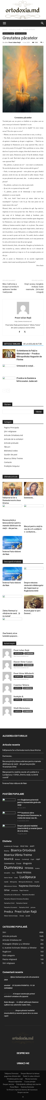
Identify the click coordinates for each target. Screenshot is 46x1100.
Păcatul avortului (31, 1079)
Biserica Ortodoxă (23, 850)
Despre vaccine (8, 1084)
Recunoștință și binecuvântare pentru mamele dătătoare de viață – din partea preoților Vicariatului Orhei (22, 764)
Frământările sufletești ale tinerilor (28, 1084)
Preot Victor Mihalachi (24, 673)
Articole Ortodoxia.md (13, 435)
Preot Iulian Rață (26, 911)
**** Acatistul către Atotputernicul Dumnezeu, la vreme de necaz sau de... (29, 815)
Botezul (17, 859)
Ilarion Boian (8, 877)
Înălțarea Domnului (11, 1073)
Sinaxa (22, 916)
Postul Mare (14, 1087)
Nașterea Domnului (29, 886)
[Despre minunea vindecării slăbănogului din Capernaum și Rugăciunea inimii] (34, 573)
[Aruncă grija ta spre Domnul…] (34, 601)
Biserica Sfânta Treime (18, 855)
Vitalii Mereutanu (22, 708)
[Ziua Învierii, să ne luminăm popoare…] (12, 624)
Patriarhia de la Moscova (12, 895)
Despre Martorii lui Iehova (30, 1073)
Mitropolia (13, 882)
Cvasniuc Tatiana (21, 685)
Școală (28, 916)
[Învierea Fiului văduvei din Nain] (12, 542)
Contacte (8, 462)
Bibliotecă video (11, 450)
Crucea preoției (29, 1081)
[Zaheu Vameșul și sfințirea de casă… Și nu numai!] (12, 601)
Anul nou (24, 846)
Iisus (13, 873)
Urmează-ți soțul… (25, 365)
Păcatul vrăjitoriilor (15, 1081)
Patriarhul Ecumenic (10, 907)
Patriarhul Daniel (21, 903)
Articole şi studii (15, 29)
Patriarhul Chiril (9, 903)
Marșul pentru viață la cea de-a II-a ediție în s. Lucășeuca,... (33, 529)
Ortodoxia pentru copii (15, 1079)
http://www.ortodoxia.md (23, 321)
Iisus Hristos (24, 872)
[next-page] (8, 390)
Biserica (6, 851)
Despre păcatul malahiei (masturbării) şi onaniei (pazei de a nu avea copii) (21, 1013)
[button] (4, 23)
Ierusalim (7, 873)
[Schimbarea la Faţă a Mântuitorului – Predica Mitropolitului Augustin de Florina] (9, 353)
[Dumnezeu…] (34, 488)
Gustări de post (10, 454)
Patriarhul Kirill (24, 907)
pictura (33, 907)
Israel (16, 877)
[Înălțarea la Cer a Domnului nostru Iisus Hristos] (12, 488)
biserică (8, 859)
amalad (7, 985)
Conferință (25, 859)
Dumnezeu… (29, 498)
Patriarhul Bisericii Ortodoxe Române (16, 899)
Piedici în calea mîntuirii (31, 1076)
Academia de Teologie (11, 846)
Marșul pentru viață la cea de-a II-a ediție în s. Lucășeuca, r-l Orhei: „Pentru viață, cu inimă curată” (21, 774)
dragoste (27, 863)
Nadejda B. (19, 696)
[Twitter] (26, 331)
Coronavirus (9, 863)
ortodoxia (14, 890)
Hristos (29, 868)
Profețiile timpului (12, 466)
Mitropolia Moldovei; (26, 882)
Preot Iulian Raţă (15, 42)
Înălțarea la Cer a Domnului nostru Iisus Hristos (12, 500)
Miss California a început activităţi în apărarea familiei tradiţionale (11, 288)
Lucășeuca (28, 877)
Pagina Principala (11, 427)
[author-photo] (23, 314)
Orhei (6, 890)
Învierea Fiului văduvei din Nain (15, 783)
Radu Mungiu (9, 1002)
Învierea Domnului (27, 1087)
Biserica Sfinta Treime (13, 458)
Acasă (5, 29)
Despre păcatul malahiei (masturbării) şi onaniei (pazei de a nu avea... (29, 828)
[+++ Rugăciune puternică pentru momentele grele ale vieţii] (9, 803)
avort (32, 846)
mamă (6, 882)
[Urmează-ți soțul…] (9, 368)
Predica (8, 911)
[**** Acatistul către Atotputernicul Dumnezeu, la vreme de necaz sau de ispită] (9, 816)
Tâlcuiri (7, 447)
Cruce (18, 863)
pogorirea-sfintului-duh (12, 1076)
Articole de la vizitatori (13, 439)
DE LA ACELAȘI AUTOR (32, 344)
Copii (32, 859)
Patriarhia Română (28, 895)
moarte (36, 882)
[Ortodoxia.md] (23, 10)
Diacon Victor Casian (23, 662)
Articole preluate (29, 29)
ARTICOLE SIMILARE (12, 344)
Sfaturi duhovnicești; (11, 916)
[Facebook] (20, 331)
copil (38, 859)
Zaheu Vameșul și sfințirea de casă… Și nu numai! (11, 613)
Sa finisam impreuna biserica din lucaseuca (22, 1090)
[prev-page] (4, 390)
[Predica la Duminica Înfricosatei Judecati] (9, 381)
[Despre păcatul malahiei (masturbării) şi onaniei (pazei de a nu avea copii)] (9, 828)
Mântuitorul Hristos (10, 886)
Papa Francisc (24, 890)
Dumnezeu (13, 867)
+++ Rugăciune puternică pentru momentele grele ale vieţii (29, 802)
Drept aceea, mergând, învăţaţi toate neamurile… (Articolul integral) (34, 288)
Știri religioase (10, 431)
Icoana (37, 868)
